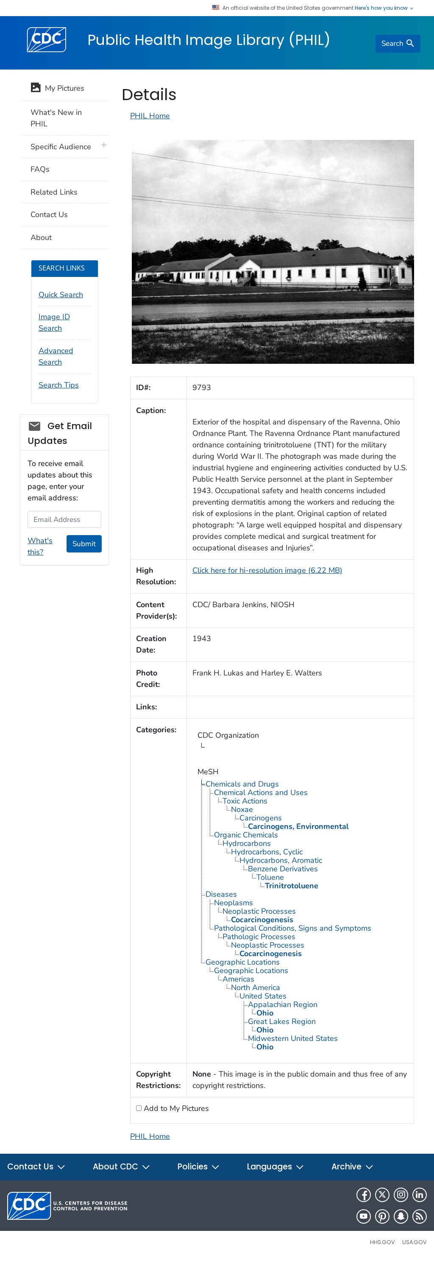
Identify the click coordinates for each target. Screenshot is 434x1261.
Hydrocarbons (247, 843)
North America (255, 987)
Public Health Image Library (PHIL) (209, 40)
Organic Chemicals (246, 835)
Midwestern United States (293, 1038)
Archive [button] (347, 1166)
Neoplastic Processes (259, 911)
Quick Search (61, 295)
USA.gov (414, 1242)
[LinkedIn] (419, 1195)
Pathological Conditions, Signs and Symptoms (292, 928)
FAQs (40, 169)
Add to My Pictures (175, 1108)
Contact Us (49, 214)
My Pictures (62, 88)
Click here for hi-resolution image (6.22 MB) (267, 570)
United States (263, 996)
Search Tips (59, 385)
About (41, 237)
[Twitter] (382, 1195)
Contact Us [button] (31, 1166)
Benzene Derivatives (283, 869)
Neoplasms (233, 903)
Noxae (242, 809)
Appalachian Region (282, 1004)
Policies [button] (194, 1166)
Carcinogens (260, 818)
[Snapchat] (401, 1216)
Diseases (221, 894)
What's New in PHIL (56, 118)
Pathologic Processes (259, 937)
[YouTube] (363, 1216)
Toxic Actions (245, 801)
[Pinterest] (382, 1216)
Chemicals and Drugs (242, 784)
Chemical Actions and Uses (261, 792)
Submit (84, 544)
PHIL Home (150, 116)
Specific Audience (61, 147)
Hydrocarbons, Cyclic (267, 852)
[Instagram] (401, 1195)
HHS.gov (382, 1242)
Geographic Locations (243, 962)
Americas (238, 979)
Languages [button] (270, 1166)
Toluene (270, 877)
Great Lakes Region (282, 1021)
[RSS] (419, 1216)
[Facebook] (363, 1195)
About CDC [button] (116, 1166)
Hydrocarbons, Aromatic (280, 860)
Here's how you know (382, 8)
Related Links (54, 192)
